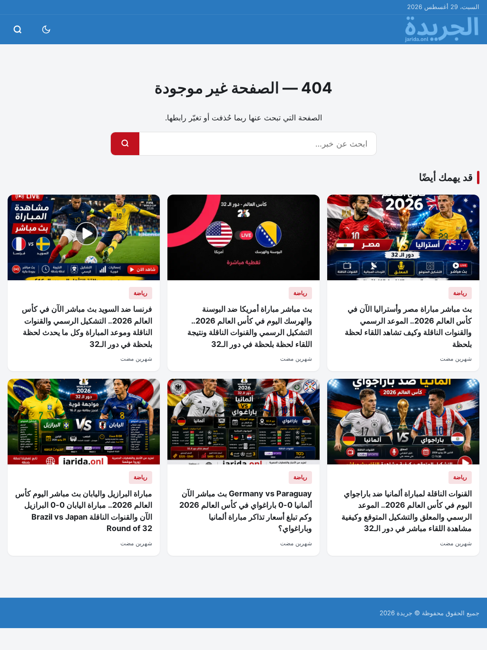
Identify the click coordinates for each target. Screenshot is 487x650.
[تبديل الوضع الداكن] (46, 29)
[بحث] (125, 143)
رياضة (460, 292)
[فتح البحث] (18, 29)
